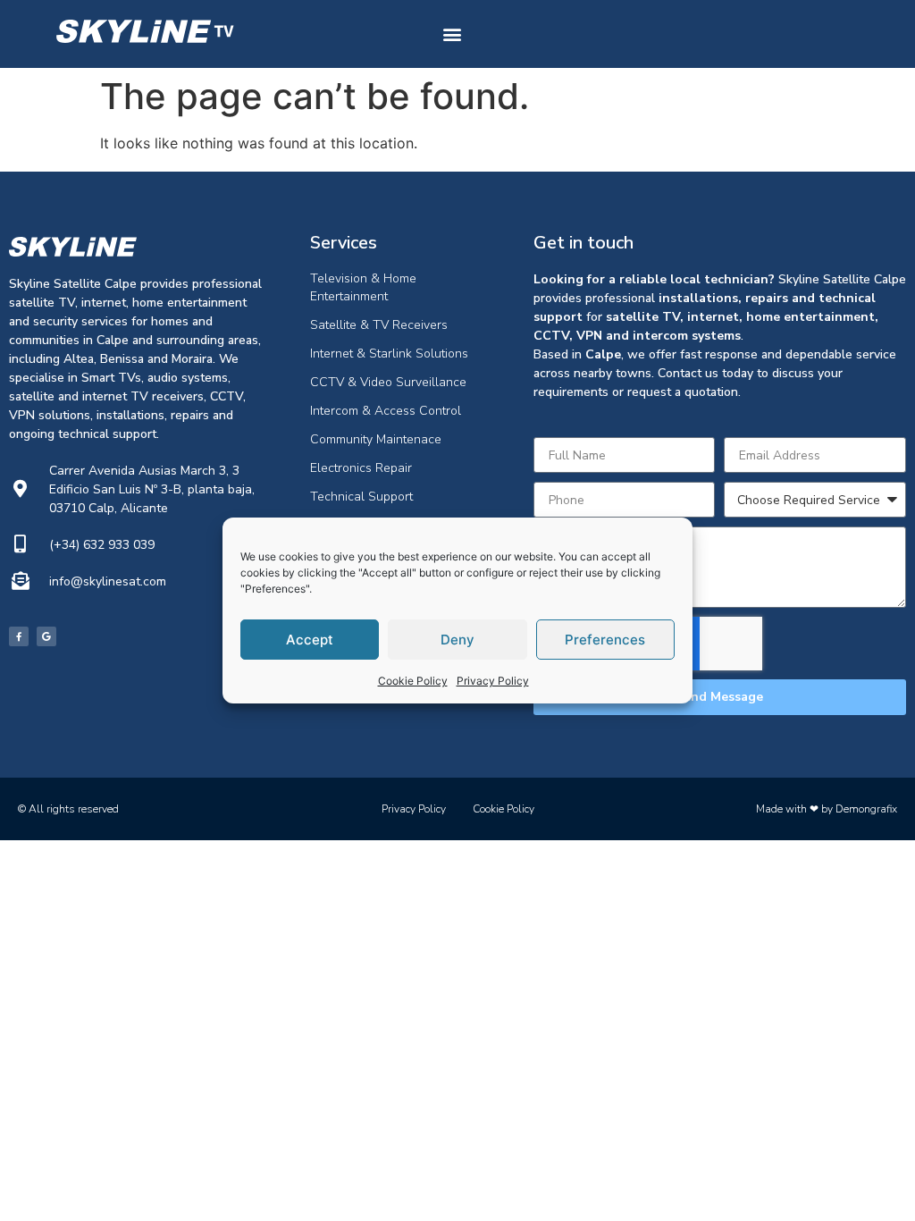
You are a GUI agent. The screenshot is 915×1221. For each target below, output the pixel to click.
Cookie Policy (413, 680)
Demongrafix (866, 809)
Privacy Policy (493, 680)
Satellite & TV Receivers (379, 324)
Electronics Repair (361, 467)
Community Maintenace (375, 439)
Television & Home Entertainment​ (363, 287)
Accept (309, 639)
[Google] (46, 636)
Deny (457, 639)
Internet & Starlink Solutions (389, 353)
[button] (451, 34)
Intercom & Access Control (385, 410)
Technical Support (361, 496)
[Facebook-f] (19, 636)
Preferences (605, 639)
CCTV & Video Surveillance (388, 382)
